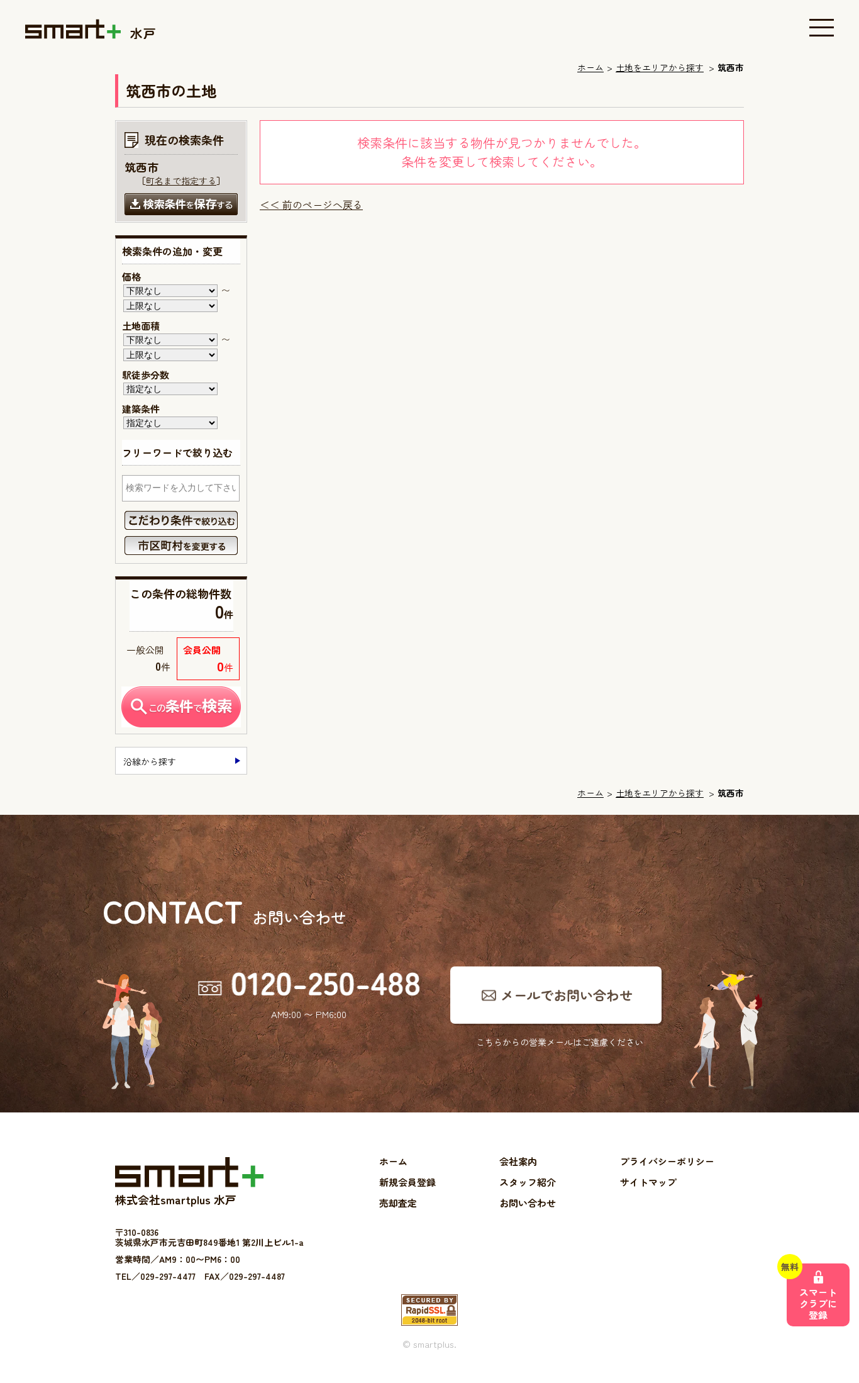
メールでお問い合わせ (567, 994)
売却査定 (398, 1202)
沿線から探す (149, 761)
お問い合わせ (527, 1202)
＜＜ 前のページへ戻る (311, 204)
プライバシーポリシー (667, 1161)
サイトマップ (648, 1182)
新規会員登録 (407, 1182)
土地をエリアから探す (660, 67)
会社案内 (518, 1161)
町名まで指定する (181, 180)
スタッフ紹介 (527, 1182)
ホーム (590, 67)
